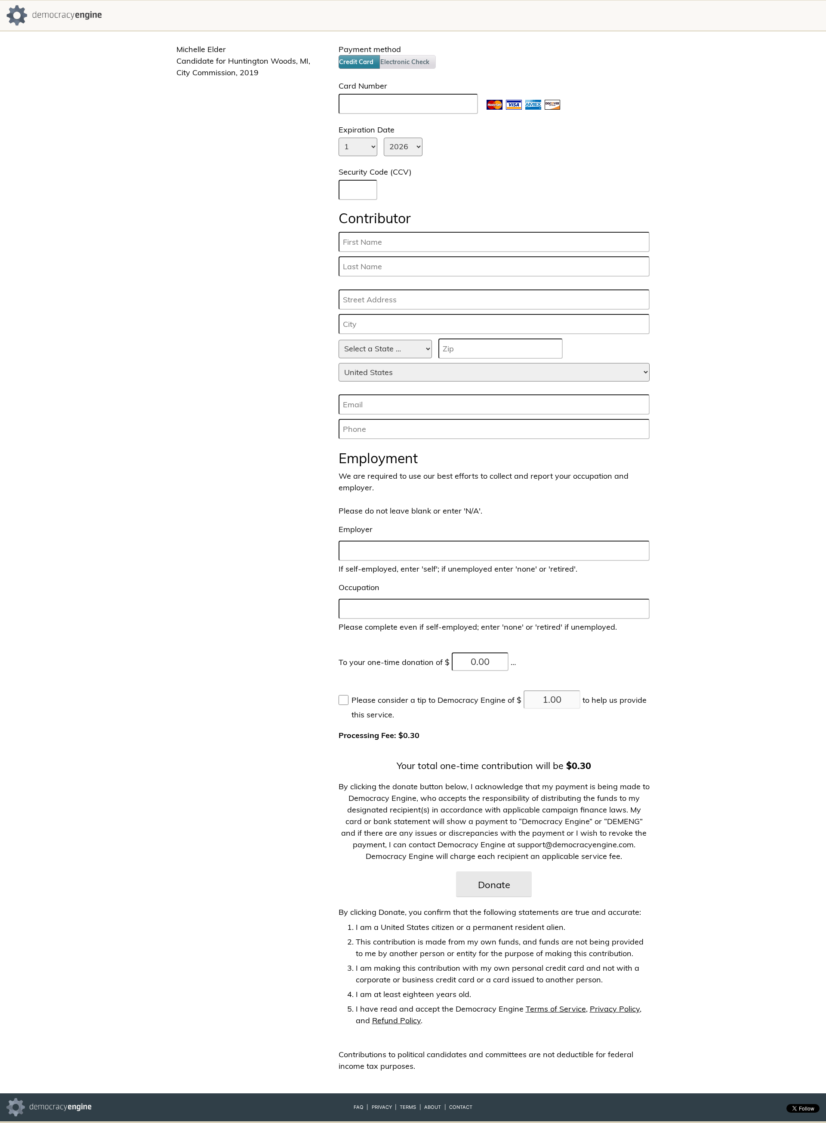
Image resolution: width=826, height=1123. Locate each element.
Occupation (359, 587)
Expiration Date (367, 130)
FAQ (359, 1107)
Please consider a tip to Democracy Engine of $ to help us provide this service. (499, 707)
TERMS (408, 1107)
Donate (494, 885)
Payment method (370, 49)
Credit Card (356, 62)
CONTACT (460, 1107)
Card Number (363, 86)
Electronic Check (404, 62)
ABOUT (432, 1107)
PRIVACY (382, 1107)
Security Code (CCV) (375, 172)
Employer (356, 529)
